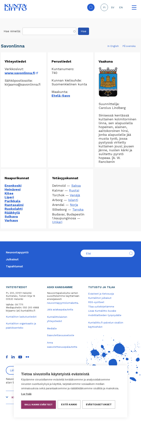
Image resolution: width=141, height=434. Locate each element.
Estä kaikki (69, 404)
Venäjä (75, 195)
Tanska (78, 209)
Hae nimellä (12, 31)
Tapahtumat (14, 266)
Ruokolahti (14, 209)
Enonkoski (13, 185)
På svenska (128, 46)
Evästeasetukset (99, 404)
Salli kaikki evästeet (38, 404)
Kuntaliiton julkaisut (99, 298)
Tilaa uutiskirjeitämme (101, 306)
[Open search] (91, 7)
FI (104, 7)
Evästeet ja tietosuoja (101, 293)
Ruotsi (74, 190)
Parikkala (12, 201)
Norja (74, 205)
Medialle (52, 328)
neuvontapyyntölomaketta (62, 303)
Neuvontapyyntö (17, 252)
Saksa (76, 185)
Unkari (57, 222)
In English (113, 46)
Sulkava (11, 216)
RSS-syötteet (96, 302)
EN (121, 7)
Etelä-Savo (61, 96)
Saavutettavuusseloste (60, 335)
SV (112, 7)
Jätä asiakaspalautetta (60, 309)
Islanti (73, 200)
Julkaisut (12, 259)
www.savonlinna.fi (22, 73)
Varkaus (11, 220)
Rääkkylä (12, 213)
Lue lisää (26, 394)
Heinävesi (13, 189)
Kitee (9, 193)
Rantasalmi (14, 205)
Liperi (9, 197)
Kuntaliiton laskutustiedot (21, 316)
